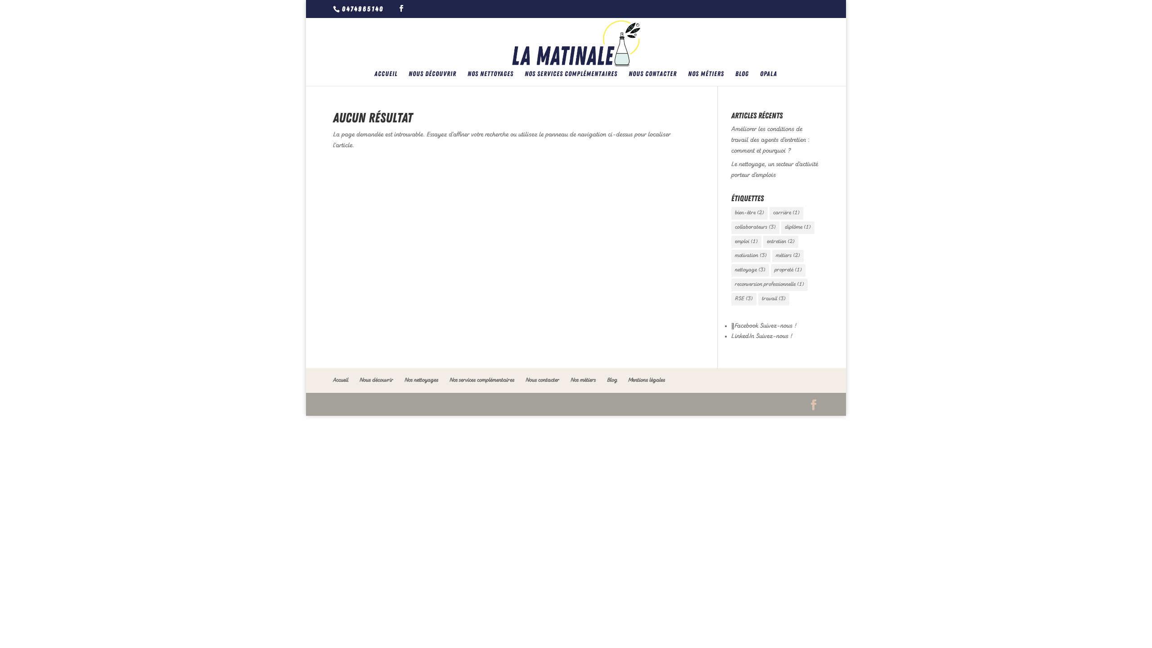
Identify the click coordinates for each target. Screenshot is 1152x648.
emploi (746, 241)
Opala (768, 74)
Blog (742, 74)
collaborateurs (755, 227)
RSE (744, 299)
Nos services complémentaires (571, 74)
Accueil (385, 74)
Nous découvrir (432, 74)
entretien (781, 241)
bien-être (749, 213)
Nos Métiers (706, 74)
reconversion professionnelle (769, 284)
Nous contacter (653, 74)
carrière (786, 213)
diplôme (798, 227)
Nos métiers (583, 380)
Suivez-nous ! (777, 326)
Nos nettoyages (490, 74)
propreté (788, 270)
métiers (788, 255)
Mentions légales (646, 380)
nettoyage (750, 270)
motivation (751, 255)
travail (774, 299)
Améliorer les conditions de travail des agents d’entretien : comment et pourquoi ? (770, 140)
